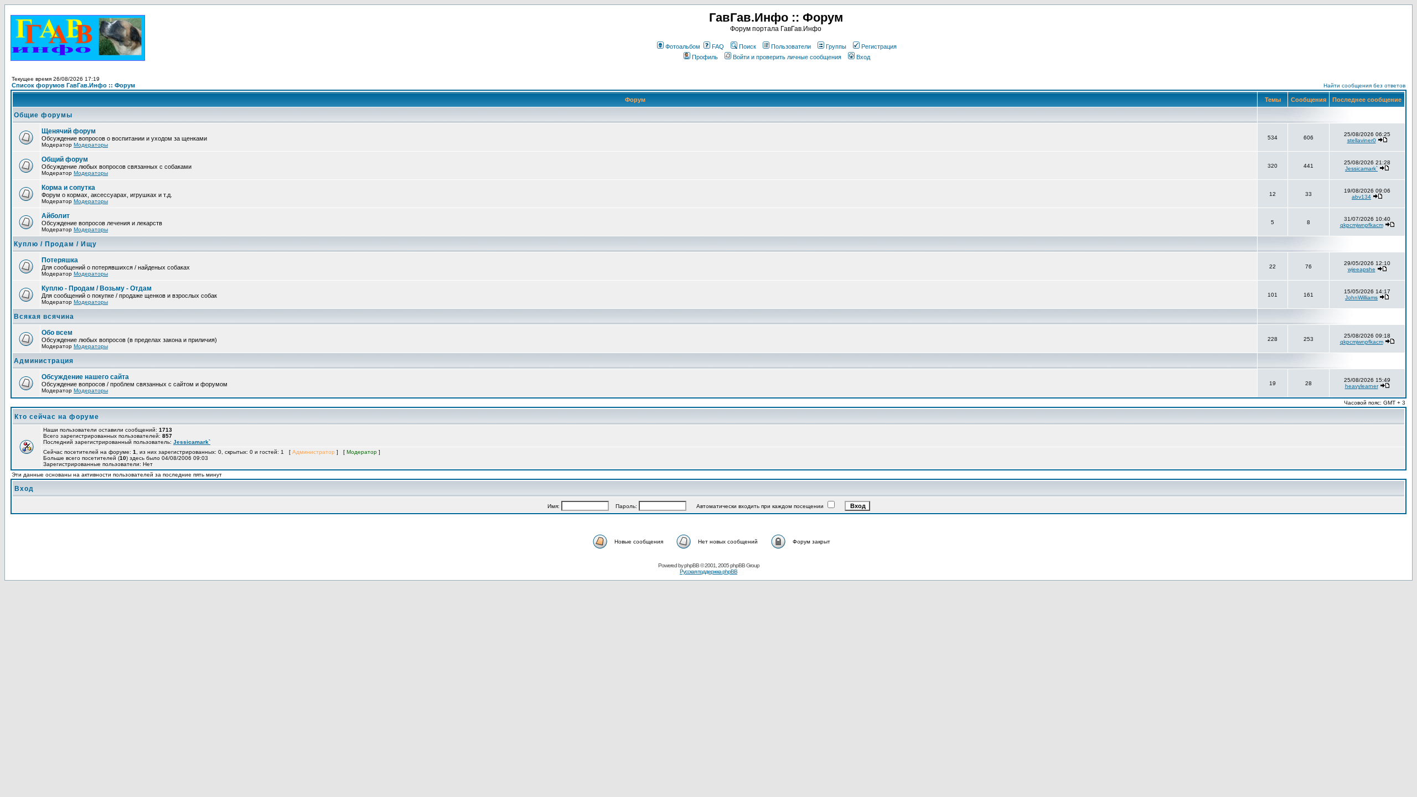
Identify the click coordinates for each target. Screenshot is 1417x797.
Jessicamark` (1361, 168)
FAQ (718, 46)
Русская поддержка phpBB (708, 571)
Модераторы (91, 145)
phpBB (691, 565)
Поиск (747, 46)
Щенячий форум (69, 131)
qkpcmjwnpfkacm (1361, 225)
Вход (863, 57)
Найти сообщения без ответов (1364, 85)
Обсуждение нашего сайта (85, 377)
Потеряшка (60, 260)
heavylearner (1361, 386)
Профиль (705, 57)
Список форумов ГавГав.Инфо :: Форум (73, 85)
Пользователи (791, 46)
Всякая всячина (44, 316)
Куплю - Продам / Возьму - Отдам (97, 288)
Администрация (44, 361)
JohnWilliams (1361, 297)
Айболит (56, 216)
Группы (836, 46)
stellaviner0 (1361, 140)
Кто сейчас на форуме (56, 417)
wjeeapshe (1361, 269)
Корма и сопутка (68, 188)
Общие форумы (43, 115)
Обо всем (57, 333)
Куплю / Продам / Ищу (55, 244)
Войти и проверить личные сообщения (787, 57)
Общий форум (65, 159)
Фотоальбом (682, 46)
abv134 (1361, 197)
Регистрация (879, 46)
